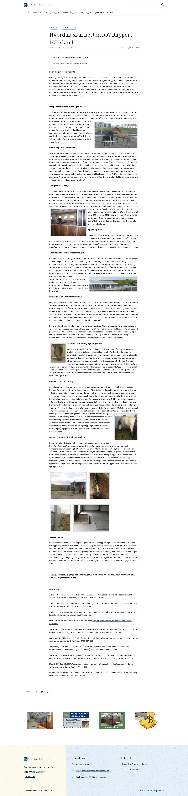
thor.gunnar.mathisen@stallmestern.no (92, 771)
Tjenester (98, 12)
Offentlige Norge (69, 28)
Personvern (47, 790)
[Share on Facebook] (36, 692)
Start (27, 12)
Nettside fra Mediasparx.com (152, 790)
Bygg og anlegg (50, 12)
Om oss (110, 12)
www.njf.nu (111, 575)
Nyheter (36, 12)
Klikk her (135, 769)
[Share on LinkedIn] (48, 692)
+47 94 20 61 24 (82, 764)
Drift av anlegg (68, 12)
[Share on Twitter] (42, 692)
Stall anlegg (84, 12)
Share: (28, 692)
